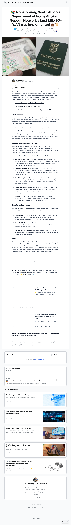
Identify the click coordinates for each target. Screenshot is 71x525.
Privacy (38, 507)
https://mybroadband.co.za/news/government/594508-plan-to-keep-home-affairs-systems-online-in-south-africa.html (35, 335)
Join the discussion (58, 355)
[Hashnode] (40, 497)
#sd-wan (30, 345)
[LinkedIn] (25, 80)
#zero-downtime (29, 342)
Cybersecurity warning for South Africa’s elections (29, 103)
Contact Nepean (27, 274)
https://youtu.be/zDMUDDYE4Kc (35, 261)
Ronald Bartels (20, 80)
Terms (42, 507)
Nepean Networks (22, 272)
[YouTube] (35, 497)
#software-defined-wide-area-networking (44, 342)
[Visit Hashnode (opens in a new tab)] (35, 518)
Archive (34, 507)
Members (29, 507)
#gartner (23, 345)
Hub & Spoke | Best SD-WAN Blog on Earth (21, 2)
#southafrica (16, 345)
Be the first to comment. (39, 359)
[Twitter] (31, 497)
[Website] (37, 497)
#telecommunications (18, 342)
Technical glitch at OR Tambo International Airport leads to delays (34, 110)
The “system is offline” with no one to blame (27, 106)
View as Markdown (43, 34)
